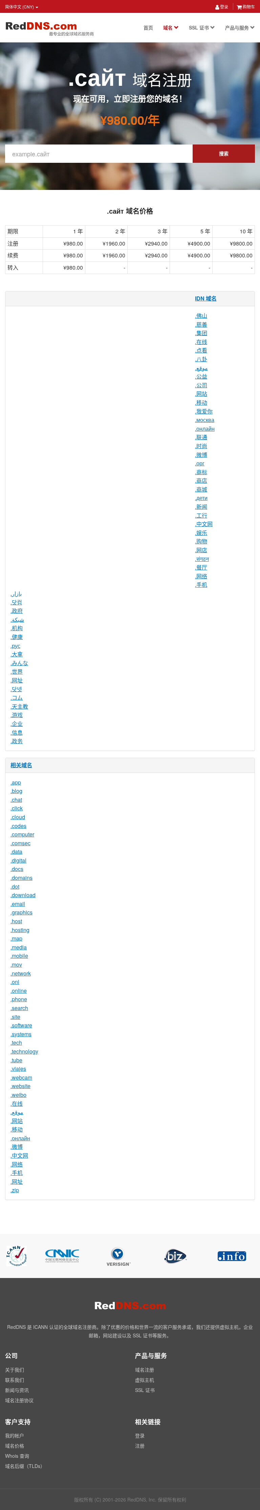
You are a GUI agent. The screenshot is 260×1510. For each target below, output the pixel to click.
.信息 (16, 732)
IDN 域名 (206, 298)
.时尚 (201, 446)
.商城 (201, 489)
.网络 (201, 576)
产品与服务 (237, 27)
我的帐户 (14, 1435)
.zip (14, 1190)
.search (19, 1008)
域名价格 (14, 1445)
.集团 (201, 333)
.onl (14, 982)
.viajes (18, 1068)
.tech (16, 1042)
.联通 (201, 437)
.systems (20, 1034)
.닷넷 (16, 689)
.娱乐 (201, 533)
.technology (24, 1051)
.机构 (16, 628)
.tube (16, 1060)
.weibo (18, 1095)
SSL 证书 (199, 27)
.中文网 (204, 524)
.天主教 (19, 706)
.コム (16, 697)
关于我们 (14, 1369)
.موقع (201, 368)
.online (18, 990)
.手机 (201, 584)
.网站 (201, 394)
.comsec (20, 843)
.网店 (201, 550)
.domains (21, 878)
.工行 (201, 515)
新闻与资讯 (17, 1390)
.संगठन (202, 559)
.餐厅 (201, 567)
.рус (15, 646)
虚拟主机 (144, 1379)
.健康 (16, 637)
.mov (16, 964)
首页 (148, 27)
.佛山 (201, 316)
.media (18, 947)
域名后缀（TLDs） (25, 1466)
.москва (204, 420)
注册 (140, 1445)
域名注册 (144, 1369)
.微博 (201, 455)
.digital (18, 860)
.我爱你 (204, 411)
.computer (22, 834)
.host (16, 921)
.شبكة (17, 619)
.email (17, 904)
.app (15, 782)
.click (16, 808)
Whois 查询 (17, 1455)
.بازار (16, 593)
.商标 (201, 472)
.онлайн (205, 428)
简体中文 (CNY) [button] (20, 6)
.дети (201, 498)
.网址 (16, 680)
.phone (18, 999)
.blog (16, 791)
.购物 (201, 541)
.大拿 (16, 654)
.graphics (21, 912)
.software (21, 1025)
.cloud (17, 817)
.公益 (201, 376)
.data (16, 851)
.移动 (201, 402)
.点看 (201, 350)
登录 (223, 6)
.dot (14, 886)
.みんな (19, 663)
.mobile (19, 956)
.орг (199, 463)
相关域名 (21, 765)
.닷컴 (16, 602)
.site (15, 1017)
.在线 (201, 342)
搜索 (224, 153)
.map (16, 938)
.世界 (16, 671)
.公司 (201, 385)
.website (20, 1086)
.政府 (16, 611)
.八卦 (201, 359)
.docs (16, 869)
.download (23, 895)
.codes (18, 826)
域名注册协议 (19, 1400)
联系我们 (14, 1379)
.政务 (16, 741)
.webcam (21, 1077)
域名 (168, 27)
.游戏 (16, 715)
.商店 (201, 480)
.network (20, 973)
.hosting (19, 930)
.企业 (16, 724)
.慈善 (201, 324)
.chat (16, 800)
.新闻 (201, 506)
